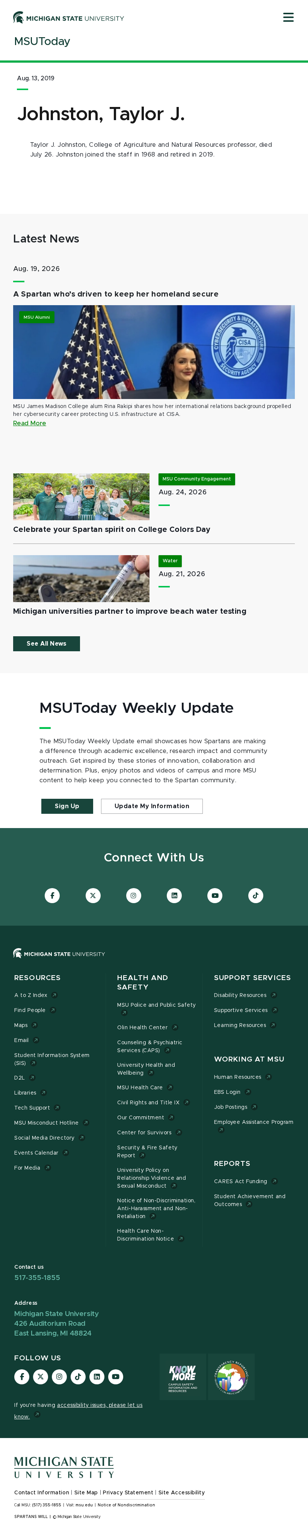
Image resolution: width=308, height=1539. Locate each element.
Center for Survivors (144, 1132)
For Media (27, 1168)
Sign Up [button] (67, 806)
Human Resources (237, 1077)
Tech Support (32, 1108)
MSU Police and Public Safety (156, 1005)
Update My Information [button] (152, 806)
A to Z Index (30, 995)
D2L (19, 1078)
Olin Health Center (142, 1027)
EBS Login (227, 1092)
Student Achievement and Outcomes (249, 1200)
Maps (20, 1025)
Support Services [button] (252, 978)
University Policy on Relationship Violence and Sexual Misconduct (151, 1178)
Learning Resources (240, 1025)
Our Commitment (140, 1117)
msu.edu (84, 1505)
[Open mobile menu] (288, 18)
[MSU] (59, 961)
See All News (46, 644)
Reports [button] (232, 1163)
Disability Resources (240, 995)
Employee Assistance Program (253, 1122)
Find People (30, 1010)
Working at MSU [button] (249, 1059)
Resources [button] (37, 978)
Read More (29, 423)
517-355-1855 (37, 1277)
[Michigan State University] (68, 17)
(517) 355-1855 (47, 1505)
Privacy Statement (128, 1492)
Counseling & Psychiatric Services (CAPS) (150, 1046)
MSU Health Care (140, 1087)
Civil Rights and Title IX (148, 1102)
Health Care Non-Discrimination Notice (145, 1235)
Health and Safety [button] (142, 982)
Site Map (86, 1492)
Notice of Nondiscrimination (126, 1505)
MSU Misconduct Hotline (46, 1123)
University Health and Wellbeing (146, 1069)
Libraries (25, 1093)
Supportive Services (241, 1010)
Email (21, 1040)
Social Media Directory (44, 1138)
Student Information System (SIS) (52, 1059)
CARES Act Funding (240, 1181)
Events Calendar (36, 1153)
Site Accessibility (182, 1492)
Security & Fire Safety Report (147, 1151)
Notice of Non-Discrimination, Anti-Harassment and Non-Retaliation (156, 1208)
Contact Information (41, 1492)
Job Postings (230, 1107)
